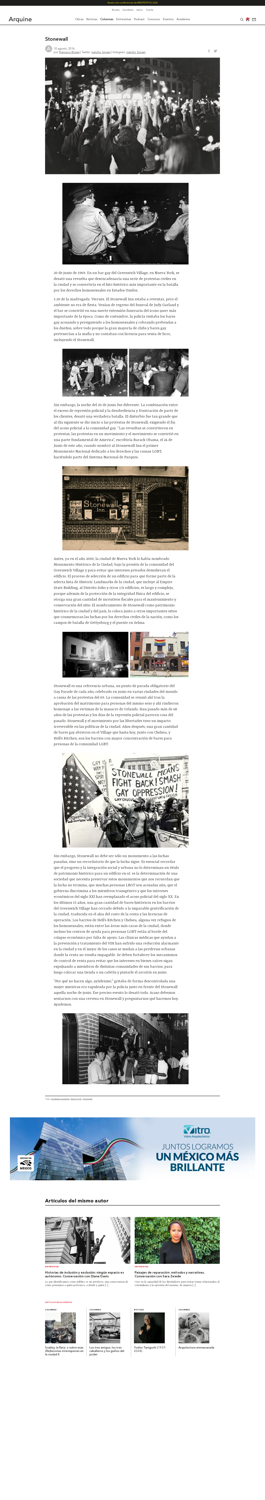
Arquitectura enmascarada (196, 1347)
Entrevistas (52, 1267)
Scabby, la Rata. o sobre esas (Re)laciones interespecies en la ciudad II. (64, 1351)
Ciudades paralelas (60, 1099)
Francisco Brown (69, 52)
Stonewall (87, 1099)
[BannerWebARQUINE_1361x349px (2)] (132, 1179)
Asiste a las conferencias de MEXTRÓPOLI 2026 (132, 3)
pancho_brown (101, 52)
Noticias (139, 1310)
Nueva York (75, 1099)
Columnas (51, 1310)
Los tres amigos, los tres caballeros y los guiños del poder (106, 1351)
